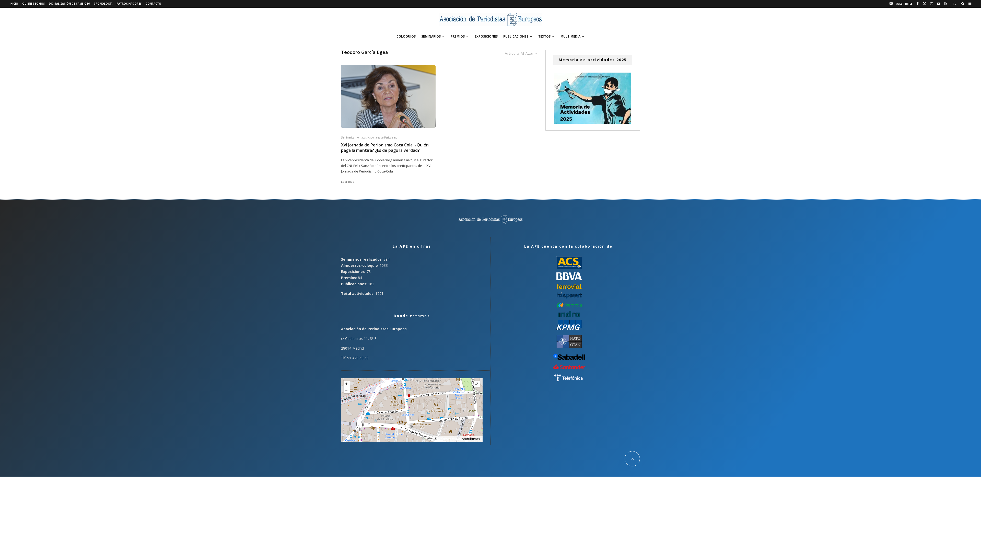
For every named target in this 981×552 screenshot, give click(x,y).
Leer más (347, 181)
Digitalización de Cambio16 (69, 3)
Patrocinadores (129, 3)
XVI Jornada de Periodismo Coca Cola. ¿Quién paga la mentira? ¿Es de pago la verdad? (385, 147)
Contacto (153, 3)
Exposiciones (486, 36)
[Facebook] (918, 3)
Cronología (103, 3)
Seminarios (431, 36)
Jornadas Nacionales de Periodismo (377, 137)
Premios (458, 36)
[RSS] (945, 3)
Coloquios (406, 36)
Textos (544, 36)
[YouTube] (938, 3)
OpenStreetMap (449, 439)
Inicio (14, 3)
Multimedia (570, 36)
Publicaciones (515, 36)
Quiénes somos (33, 3)
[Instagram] (931, 3)
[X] (924, 3)
